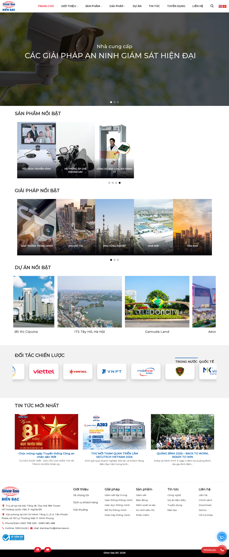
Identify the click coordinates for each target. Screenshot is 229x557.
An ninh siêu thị (145, 510)
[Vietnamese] (225, 6)
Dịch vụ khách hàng (85, 502)
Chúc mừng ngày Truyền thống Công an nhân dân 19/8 (46, 455)
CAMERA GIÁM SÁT (76, 168)
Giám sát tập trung (116, 495)
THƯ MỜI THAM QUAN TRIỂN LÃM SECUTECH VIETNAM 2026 (114, 455)
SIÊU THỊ (120, 245)
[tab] (186, 362)
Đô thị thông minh (115, 510)
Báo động (142, 500)
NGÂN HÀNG (81, 245)
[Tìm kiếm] (212, 6)
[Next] (220, 59)
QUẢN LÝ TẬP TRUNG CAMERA (107, 170)
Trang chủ (46, 6)
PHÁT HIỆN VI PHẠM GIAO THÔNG (139, 170)
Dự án (137, 6)
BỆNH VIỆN (159, 245)
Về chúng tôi (81, 495)
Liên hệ (197, 6)
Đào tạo (172, 510)
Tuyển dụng (176, 6)
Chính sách (205, 500)
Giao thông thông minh (118, 500)
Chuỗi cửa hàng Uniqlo (115, 332)
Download (205, 505)
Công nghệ (174, 495)
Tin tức (154, 6)
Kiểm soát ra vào (146, 505)
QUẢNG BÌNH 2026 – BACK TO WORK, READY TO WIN (182, 455)
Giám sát (141, 495)
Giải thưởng (80, 509)
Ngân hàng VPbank (183, 332)
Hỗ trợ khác (206, 515)
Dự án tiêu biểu (176, 500)
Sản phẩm (92, 6)
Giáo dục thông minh (117, 505)
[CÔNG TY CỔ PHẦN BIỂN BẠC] (8, 6)
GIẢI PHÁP (116, 6)
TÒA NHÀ (51, 245)
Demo (202, 510)
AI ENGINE (170, 168)
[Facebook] (37, 549)
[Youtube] (47, 549)
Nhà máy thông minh (117, 515)
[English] (221, 6)
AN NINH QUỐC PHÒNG (198, 245)
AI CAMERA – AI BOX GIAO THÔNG (201, 170)
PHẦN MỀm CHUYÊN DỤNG (41, 168)
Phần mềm (142, 515)
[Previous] (8, 59)
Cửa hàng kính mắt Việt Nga (48, 332)
